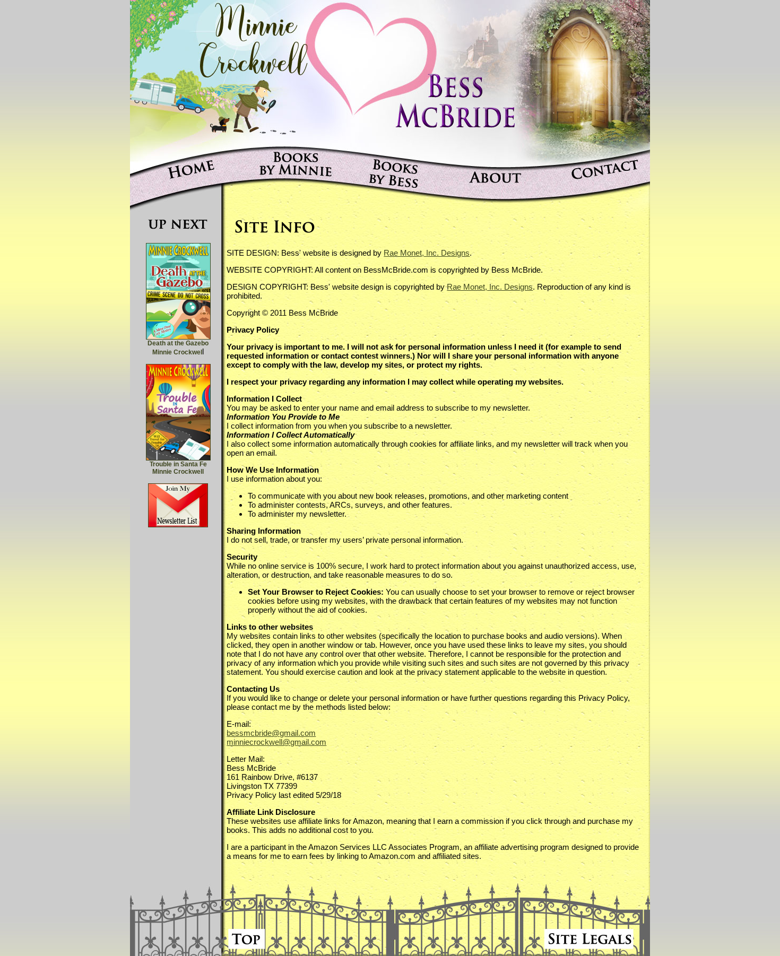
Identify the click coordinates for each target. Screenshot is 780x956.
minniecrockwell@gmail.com (276, 741)
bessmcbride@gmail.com (271, 732)
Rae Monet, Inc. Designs (427, 252)
